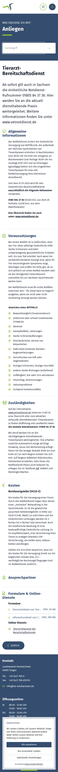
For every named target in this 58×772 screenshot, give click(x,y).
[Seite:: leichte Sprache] (43, 7)
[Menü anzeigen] (52, 7)
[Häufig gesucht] (49, 48)
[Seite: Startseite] (8, 6)
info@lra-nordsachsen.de (20, 686)
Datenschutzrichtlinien (34, 764)
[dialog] (29, 743)
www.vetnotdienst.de (27, 216)
